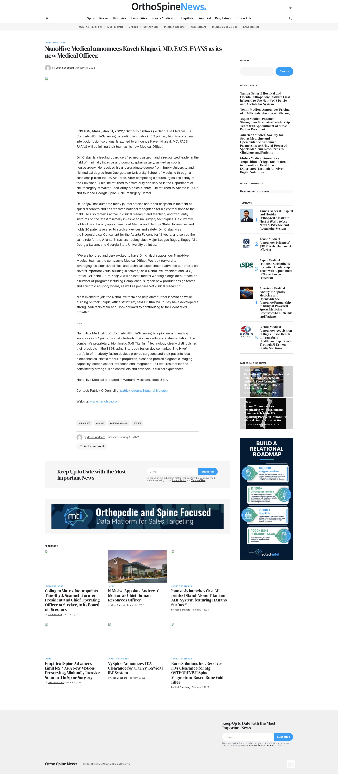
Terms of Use (198, 480)
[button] (290, 7)
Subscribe (208, 471)
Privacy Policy (179, 480)
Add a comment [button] (94, 446)
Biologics (51, 586)
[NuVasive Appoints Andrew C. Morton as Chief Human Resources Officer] (137, 566)
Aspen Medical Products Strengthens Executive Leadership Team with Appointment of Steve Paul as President (265, 124)
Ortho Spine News (61, 764)
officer (137, 423)
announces (84, 423)
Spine (49, 43)
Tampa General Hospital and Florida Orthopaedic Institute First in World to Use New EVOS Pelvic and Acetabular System (265, 99)
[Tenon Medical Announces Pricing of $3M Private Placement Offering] (246, 243)
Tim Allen (252, 392)
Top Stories (59, 43)
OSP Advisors (150, 27)
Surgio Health (199, 27)
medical (100, 423)
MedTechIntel (115, 27)
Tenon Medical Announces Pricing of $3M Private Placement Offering (265, 111)
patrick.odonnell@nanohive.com (144, 390)
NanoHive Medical (119, 423)
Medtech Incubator (175, 27)
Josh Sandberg (255, 424)
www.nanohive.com (104, 401)
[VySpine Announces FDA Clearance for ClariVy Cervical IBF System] (137, 639)
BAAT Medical (251, 27)
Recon (248, 402)
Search (244, 60)
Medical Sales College (224, 27)
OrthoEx (133, 27)
